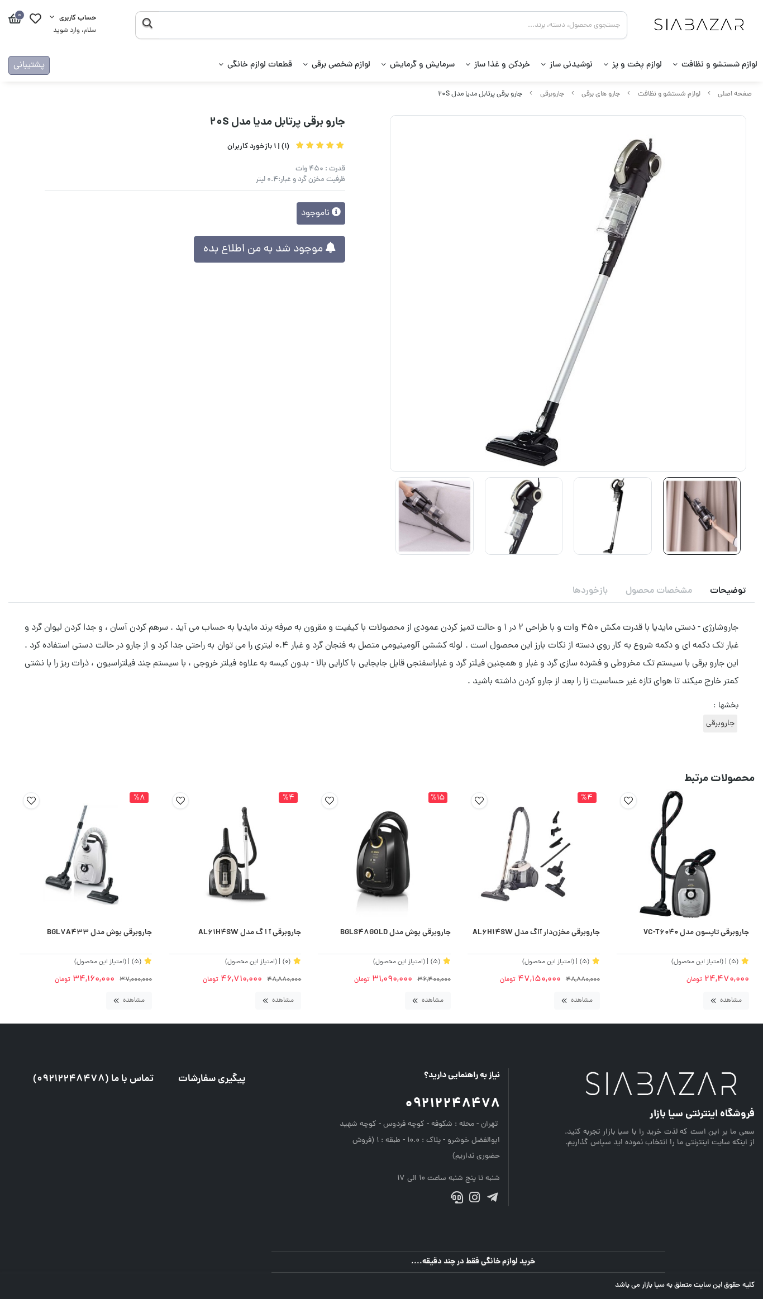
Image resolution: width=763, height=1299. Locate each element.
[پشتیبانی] (457, 1200)
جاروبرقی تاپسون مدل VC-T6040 (696, 933)
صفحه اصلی (735, 94)
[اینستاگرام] (474, 1200)
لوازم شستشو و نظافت (719, 65)
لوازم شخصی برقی (341, 65)
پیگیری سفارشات (212, 1079)
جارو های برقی (600, 94)
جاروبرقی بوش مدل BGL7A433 (99, 933)
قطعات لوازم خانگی (259, 65)
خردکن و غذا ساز (502, 65)
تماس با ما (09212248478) (93, 1079)
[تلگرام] (491, 1200)
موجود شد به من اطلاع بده (264, 249)
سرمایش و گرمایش (422, 65)
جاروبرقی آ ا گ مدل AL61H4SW (249, 933)
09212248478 (452, 1104)
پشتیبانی (29, 65)
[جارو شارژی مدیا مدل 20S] (660, 1085)
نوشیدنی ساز (571, 65)
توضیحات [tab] (728, 591)
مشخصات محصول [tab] (659, 591)
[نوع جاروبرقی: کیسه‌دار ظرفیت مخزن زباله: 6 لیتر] (683, 855)
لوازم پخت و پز (637, 65)
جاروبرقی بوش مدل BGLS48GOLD (395, 933)
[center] (147, 25)
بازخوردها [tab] (590, 591)
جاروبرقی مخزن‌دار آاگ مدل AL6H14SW (536, 933)
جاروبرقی (552, 94)
